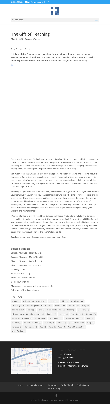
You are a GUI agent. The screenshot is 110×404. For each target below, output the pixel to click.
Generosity (73, 305)
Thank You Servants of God (23, 277)
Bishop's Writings (32, 39)
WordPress (75, 400)
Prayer (90, 318)
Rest (38, 322)
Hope (41, 310)
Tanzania (16, 327)
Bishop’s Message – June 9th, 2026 (26, 253)
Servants (61, 322)
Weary (62, 327)
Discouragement (35, 305)
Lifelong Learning (20, 314)
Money (16, 318)
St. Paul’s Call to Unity (20, 273)
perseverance (55, 318)
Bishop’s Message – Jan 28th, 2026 (26, 261)
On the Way (40, 318)
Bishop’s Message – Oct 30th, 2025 (26, 265)
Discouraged (18, 305)
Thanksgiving (30, 327)
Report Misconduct (35, 385)
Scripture (49, 322)
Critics (64, 301)
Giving (85, 305)
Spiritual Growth (76, 322)
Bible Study (28, 301)
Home (20, 385)
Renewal (28, 322)
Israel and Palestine (56, 310)
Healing (31, 310)
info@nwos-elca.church (78, 366)
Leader (71, 310)
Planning (69, 318)
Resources (52, 385)
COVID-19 (41, 301)
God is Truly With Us (20, 282)
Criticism (53, 301)
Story (90, 322)
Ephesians (60, 305)
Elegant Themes (49, 400)
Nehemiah (27, 318)
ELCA (48, 305)
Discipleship (77, 301)
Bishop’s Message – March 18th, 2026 (28, 257)
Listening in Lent (18, 269)
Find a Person (83, 385)
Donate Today (53, 388)
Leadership (83, 310)
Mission (91, 314)
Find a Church (67, 385)
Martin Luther (77, 314)
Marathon (63, 314)
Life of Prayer (37, 314)
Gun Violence (18, 310)
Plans (79, 318)
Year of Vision (18, 331)
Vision (52, 327)
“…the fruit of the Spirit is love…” (25, 290)
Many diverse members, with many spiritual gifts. (32, 286)
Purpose (16, 322)
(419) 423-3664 (68, 362)
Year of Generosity (76, 327)
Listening (51, 314)
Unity (43, 327)
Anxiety (16, 301)
